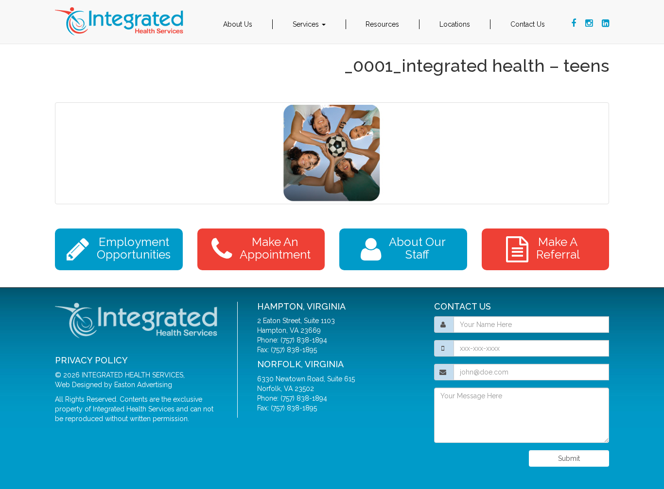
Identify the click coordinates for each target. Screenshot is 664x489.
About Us (237, 24)
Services (307, 24)
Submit (569, 458)
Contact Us (527, 24)
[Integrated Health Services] (120, 22)
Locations (454, 24)
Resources (382, 24)
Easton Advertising (143, 385)
